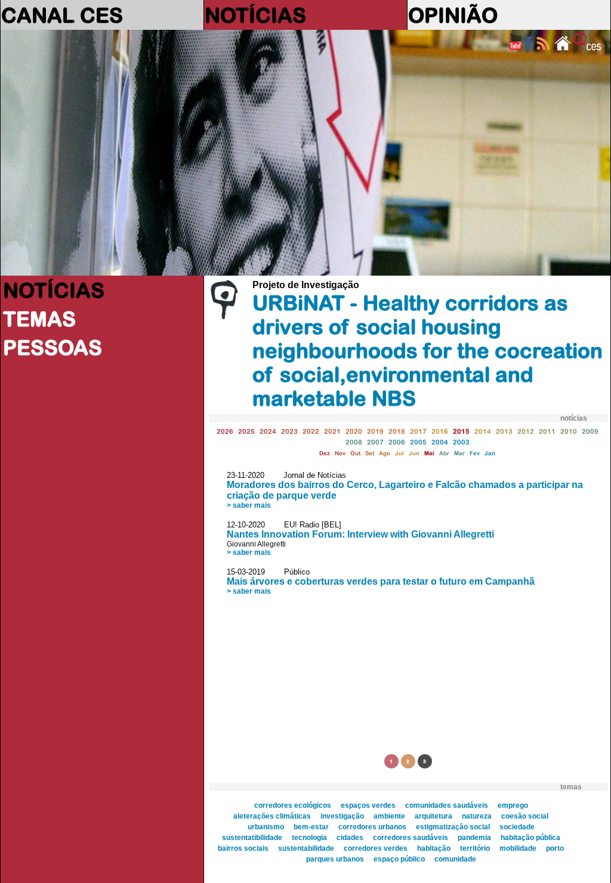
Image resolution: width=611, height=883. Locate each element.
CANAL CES (62, 15)
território (475, 848)
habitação (433, 848)
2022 (311, 431)
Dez (324, 453)
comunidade (455, 859)
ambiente (389, 816)
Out (355, 453)
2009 (590, 431)
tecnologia (309, 837)
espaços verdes (368, 805)
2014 (482, 431)
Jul (399, 453)
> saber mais (249, 505)
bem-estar (311, 827)
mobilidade (517, 848)
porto (555, 848)
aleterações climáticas (272, 816)
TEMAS (39, 319)
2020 (353, 431)
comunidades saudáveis (446, 805)
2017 (418, 431)
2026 (225, 431)
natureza (477, 816)
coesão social (524, 816)
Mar (459, 453)
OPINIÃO (453, 15)
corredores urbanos (372, 827)
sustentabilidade (306, 848)
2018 (396, 431)
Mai (429, 453)
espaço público (399, 859)
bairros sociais (243, 848)
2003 (461, 442)
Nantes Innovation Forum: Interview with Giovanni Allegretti (360, 534)
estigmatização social (453, 827)
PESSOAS (52, 347)
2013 (504, 431)
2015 (461, 431)
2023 (289, 431)
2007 (375, 442)
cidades (350, 837)
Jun (414, 453)
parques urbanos (335, 859)
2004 (439, 442)
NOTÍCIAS (255, 15)
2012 (525, 431)
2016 (439, 431)
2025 (246, 431)
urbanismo (266, 827)
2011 (547, 431)
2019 (375, 431)
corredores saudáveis (410, 837)
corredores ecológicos (292, 805)
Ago (384, 453)
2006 (396, 442)
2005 (418, 442)
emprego (513, 805)
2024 (268, 431)
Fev (475, 453)
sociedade (517, 827)
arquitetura (433, 816)
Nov (340, 453)
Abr (444, 453)
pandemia (474, 837)
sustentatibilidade (252, 837)
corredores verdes (376, 848)
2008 (353, 442)
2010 (568, 431)
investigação (342, 816)
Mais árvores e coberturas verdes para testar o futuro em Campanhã (381, 581)
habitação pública (530, 837)
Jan (490, 453)
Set (369, 453)
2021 (332, 431)
